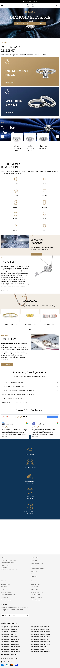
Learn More (7, 364)
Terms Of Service (36, 597)
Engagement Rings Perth (8, 634)
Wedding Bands (30, 324)
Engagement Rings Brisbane (9, 637)
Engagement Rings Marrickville (40, 632)
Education (34, 576)
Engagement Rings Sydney (9, 629)
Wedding (34, 571)
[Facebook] (5, 662)
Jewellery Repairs (6, 592)
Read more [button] (5, 436)
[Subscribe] (27, 615)
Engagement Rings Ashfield (9, 642)
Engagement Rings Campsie (9, 649)
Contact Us (4, 589)
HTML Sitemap (35, 600)
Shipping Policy (35, 584)
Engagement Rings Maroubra (40, 629)
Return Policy (35, 589)
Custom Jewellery (36, 574)
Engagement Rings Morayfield (40, 637)
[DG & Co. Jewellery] (30, 5)
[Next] (57, 136)
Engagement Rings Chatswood (10, 652)
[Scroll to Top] (57, 659)
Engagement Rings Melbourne (10, 627)
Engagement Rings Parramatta (40, 644)
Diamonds (34, 566)
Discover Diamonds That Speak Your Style (30, 23)
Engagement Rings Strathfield (40, 652)
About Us (4, 587)
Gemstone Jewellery (50, 324)
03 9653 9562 (5, 565)
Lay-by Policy (35, 587)
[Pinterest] (1, 662)
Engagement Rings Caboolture (10, 647)
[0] (57, 5)
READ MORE (4, 290)
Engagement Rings (37, 563)
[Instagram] (8, 662)
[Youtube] (11, 662)
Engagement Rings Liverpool (40, 627)
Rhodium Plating (6, 600)
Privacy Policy (35, 595)
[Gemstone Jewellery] (49, 315)
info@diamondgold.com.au (9, 569)
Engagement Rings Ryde (38, 647)
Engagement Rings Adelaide (9, 632)
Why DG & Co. (5, 584)
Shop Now (36, 254)
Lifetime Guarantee (37, 592)
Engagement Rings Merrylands (40, 634)
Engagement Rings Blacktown (10, 644)
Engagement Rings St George (40, 649)
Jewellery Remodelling (8, 595)
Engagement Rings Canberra (10, 639)
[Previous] (2, 136)
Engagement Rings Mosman (39, 639)
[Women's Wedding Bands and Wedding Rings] (30, 315)
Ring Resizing (5, 597)
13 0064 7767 (5, 567)
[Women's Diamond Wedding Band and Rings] (10, 315)
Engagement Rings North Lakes (40, 642)
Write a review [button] (52, 417)
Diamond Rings (10, 324)
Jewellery (34, 561)
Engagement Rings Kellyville (9, 654)
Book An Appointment (30, 1)
